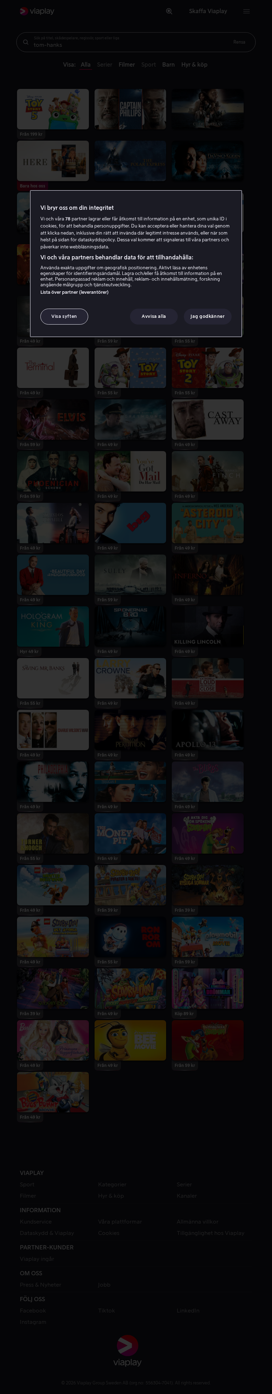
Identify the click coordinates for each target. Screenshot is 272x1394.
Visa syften (64, 316)
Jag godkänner (208, 316)
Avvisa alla (154, 316)
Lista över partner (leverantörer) (74, 292)
